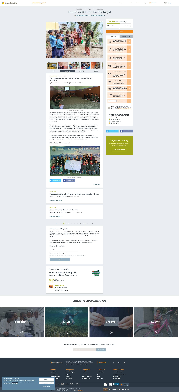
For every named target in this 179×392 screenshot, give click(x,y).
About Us (101, 370)
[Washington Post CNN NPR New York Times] (70, 384)
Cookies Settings (46, 386)
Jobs (98, 374)
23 (87, 223)
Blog (145, 3)
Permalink (97, 184)
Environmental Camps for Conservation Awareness (90, 15)
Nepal (89, 9)
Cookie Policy (15, 383)
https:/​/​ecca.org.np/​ (59, 280)
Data (128, 389)
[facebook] (113, 362)
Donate (38, 3)
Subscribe (101, 349)
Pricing (122, 389)
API (125, 389)
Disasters (138, 3)
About (114, 3)
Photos (81, 71)
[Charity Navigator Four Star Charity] (106, 384)
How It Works (100, 372)
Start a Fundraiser (119, 149)
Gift (154, 3)
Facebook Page (59, 282)
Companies (130, 3)
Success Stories (116, 378)
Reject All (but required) (46, 382)
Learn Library (118, 370)
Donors (53, 370)
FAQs (98, 376)
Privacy (110, 389)
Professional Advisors (55, 376)
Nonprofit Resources (118, 372)
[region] (28, 383)
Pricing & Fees (69, 378)
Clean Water (79, 9)
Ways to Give (53, 372)
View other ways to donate (124, 108)
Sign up (60, 259)
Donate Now (119, 31)
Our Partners (85, 374)
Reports (67, 71)
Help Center (102, 362)
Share (96, 71)
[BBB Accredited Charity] (116, 384)
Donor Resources (117, 376)
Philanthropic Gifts (54, 374)
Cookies (114, 389)
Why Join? (68, 374)
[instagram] (118, 362)
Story (53, 71)
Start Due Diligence (70, 372)
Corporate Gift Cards (87, 376)
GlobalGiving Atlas (86, 378)
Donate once (112, 36)
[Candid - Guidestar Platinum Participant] (111, 384)
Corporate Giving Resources (119, 374)
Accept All (46, 379)
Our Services (84, 372)
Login (170, 3)
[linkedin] (124, 362)
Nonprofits (121, 3)
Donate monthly (126, 36)
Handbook (68, 376)
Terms (118, 389)
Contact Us (100, 378)
